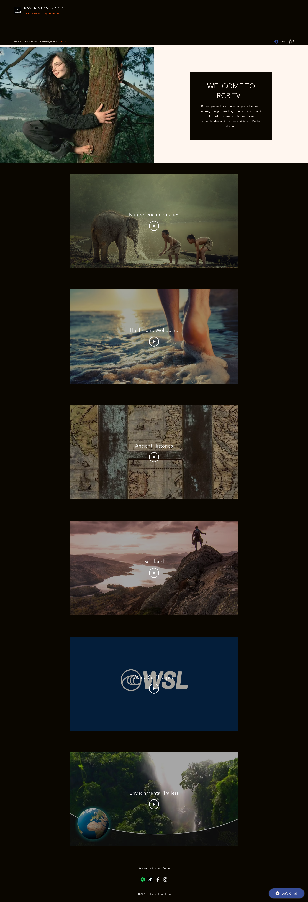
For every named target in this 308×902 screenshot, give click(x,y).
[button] (291, 41)
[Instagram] (165, 879)
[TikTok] (150, 879)
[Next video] (230, 220)
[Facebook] (158, 879)
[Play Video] (154, 226)
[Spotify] (143, 879)
